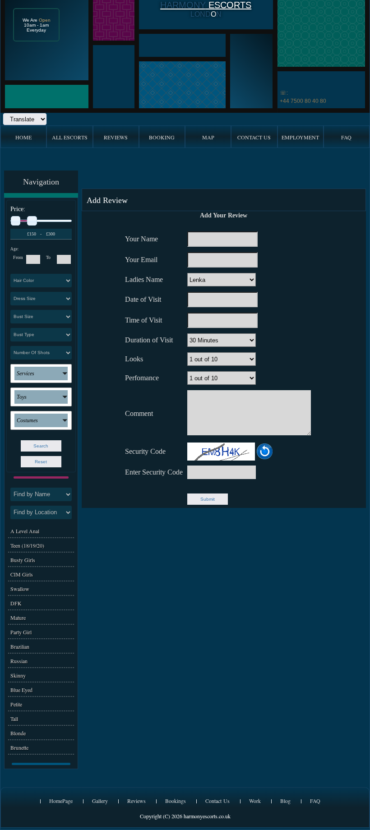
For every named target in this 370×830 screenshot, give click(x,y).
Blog (285, 800)
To (48, 257)
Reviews (136, 800)
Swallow (19, 588)
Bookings (175, 800)
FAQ (315, 800)
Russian (19, 660)
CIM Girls (21, 574)
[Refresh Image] (265, 457)
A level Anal (24, 531)
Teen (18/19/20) (27, 545)
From (18, 257)
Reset (41, 461)
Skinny (18, 675)
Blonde (18, 733)
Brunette (19, 747)
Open (45, 20)
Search (40, 445)
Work (255, 800)
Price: (17, 209)
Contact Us (217, 800)
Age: (14, 249)
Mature (18, 617)
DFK (16, 603)
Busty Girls (22, 559)
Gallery (100, 800)
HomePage (61, 800)
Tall (14, 718)
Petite (16, 704)
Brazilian (19, 646)
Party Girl (21, 632)
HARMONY (183, 5)
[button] (41, 373)
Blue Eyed (21, 689)
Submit (207, 499)
